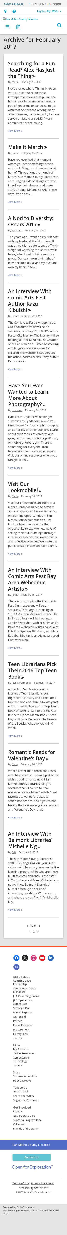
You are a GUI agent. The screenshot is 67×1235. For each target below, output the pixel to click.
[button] (5, 11)
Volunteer (19, 1124)
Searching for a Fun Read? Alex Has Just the (31, 69)
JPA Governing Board (26, 996)
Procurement (21, 1029)
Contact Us (32, 1157)
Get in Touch (21, 1091)
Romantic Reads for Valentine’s (31, 755)
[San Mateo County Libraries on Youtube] (42, 958)
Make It (25, 147)
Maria (15, 496)
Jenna (15, 316)
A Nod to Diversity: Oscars (30, 221)
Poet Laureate (22, 1080)
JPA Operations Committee (22, 1001)
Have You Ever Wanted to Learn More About (28, 395)
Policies (17, 1021)
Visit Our (23, 487)
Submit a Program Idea (27, 1120)
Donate (17, 1111)
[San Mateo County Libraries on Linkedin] (51, 958)
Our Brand (19, 1016)
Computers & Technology (21, 1059)
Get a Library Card (24, 1115)
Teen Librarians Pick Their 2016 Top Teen (32, 670)
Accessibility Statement (33, 1188)
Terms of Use (20, 1183)
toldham (17, 230)
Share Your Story (23, 1095)
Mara (15, 82)
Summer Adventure (25, 1076)
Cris (14, 852)
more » (17, 1038)
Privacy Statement (42, 1183)
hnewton (17, 410)
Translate (56, 3)
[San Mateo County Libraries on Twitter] (25, 958)
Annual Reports (22, 1012)
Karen (15, 153)
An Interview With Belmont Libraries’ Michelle (30, 840)
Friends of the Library (26, 1128)
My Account (20, 1049)
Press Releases (23, 1025)
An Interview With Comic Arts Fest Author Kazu (30, 300)
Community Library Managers (24, 989)
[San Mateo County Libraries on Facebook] (16, 958)
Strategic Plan (21, 1008)
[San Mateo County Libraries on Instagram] (34, 958)
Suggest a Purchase (25, 1100)
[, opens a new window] (32, 1168)
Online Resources (24, 1053)
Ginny (15, 764)
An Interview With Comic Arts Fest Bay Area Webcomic (32, 579)
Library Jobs (20, 1033)
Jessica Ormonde (21, 682)
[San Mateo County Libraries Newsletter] (16, 967)
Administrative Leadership (22, 982)
